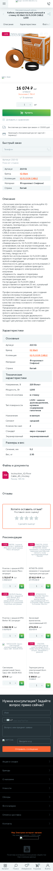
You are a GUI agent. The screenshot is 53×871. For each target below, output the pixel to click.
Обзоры (6, 797)
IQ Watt (24, 173)
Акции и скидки (10, 761)
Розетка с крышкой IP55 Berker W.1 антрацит (13, 619)
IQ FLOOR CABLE (29, 178)
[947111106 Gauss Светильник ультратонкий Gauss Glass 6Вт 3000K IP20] (13, 654)
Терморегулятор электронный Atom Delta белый (37, 670)
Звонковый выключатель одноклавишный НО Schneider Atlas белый (38, 622)
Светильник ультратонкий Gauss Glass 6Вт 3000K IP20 (12, 670)
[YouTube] (27, 849)
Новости (6, 788)
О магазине (8, 779)
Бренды (6, 770)
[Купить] (21, 586)
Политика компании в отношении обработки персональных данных (26, 856)
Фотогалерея (9, 806)
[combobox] (8, 720)
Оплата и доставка (11, 814)
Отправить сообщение (26, 749)
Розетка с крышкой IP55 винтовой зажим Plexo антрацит (13, 571)
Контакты (7, 823)
